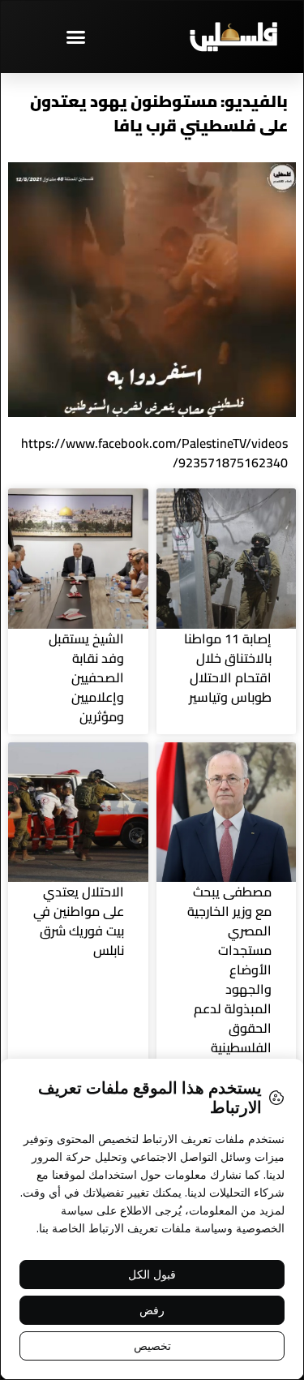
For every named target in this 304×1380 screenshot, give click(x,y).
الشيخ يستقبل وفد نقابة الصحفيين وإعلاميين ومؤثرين (86, 677)
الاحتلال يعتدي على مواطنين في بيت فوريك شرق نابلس (78, 920)
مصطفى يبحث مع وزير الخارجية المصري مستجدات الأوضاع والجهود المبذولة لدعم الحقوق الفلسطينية (229, 969)
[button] (76, 36)
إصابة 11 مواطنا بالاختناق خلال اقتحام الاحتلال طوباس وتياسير (228, 667)
